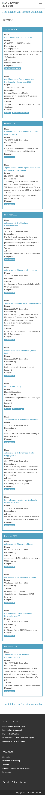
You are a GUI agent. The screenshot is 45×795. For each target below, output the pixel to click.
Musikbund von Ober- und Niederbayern (18, 738)
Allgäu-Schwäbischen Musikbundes (16, 768)
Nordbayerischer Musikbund (13, 741)
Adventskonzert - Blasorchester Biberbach (21, 420)
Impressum (6, 772)
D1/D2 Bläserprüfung (12, 386)
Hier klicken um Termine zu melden (22, 11)
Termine (5, 764)
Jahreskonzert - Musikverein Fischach (19, 544)
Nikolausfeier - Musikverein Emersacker (20, 577)
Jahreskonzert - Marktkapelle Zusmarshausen (22, 303)
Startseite (6, 757)
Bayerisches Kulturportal (12, 730)
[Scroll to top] (40, 790)
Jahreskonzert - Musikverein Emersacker (20, 270)
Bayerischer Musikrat (10, 734)
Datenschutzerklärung (11, 761)
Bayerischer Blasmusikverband (14, 726)
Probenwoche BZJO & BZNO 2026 (18, 37)
